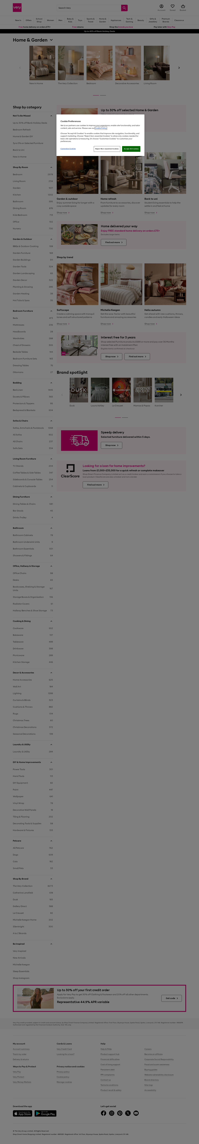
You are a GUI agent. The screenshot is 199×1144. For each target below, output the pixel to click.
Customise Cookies (68, 149)
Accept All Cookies (131, 149)
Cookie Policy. (101, 128)
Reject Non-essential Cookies (107, 149)
